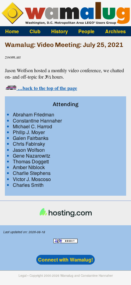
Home (12, 30)
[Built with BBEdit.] (65, 246)
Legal (23, 275)
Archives (115, 30)
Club (35, 30)
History (59, 30)
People (86, 30)
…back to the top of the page (46, 87)
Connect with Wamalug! (65, 259)
